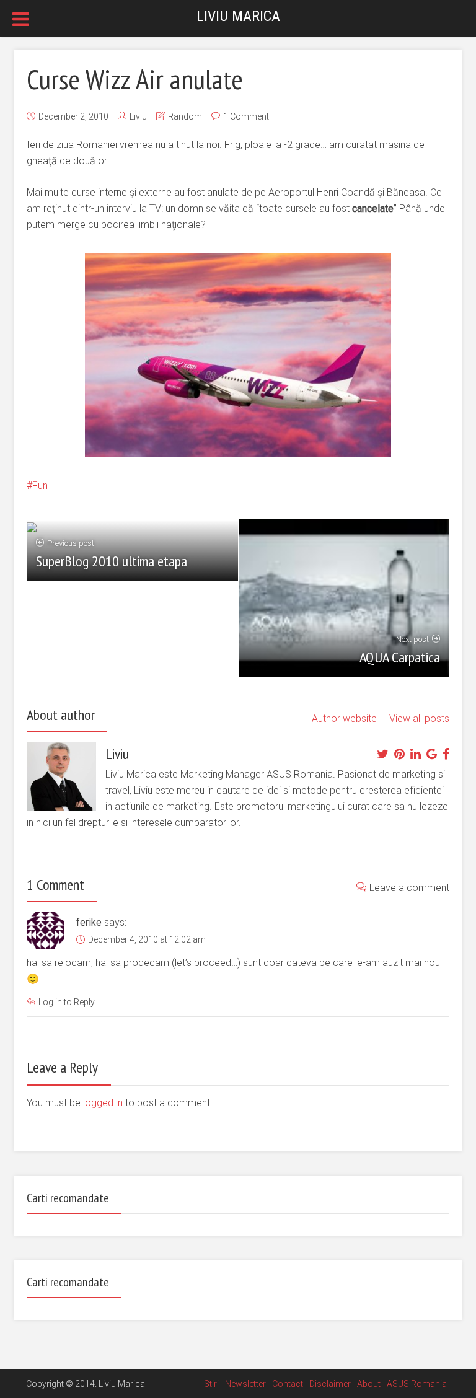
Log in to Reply (66, 1002)
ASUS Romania (417, 1384)
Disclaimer (330, 1384)
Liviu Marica (238, 16)
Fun (40, 485)
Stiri (211, 1384)
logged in (103, 1103)
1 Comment (246, 116)
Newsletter (245, 1384)
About (369, 1384)
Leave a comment (409, 888)
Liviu (138, 116)
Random (185, 116)
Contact (287, 1384)
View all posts (419, 718)
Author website (344, 718)
